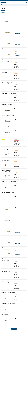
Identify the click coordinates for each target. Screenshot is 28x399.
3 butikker (18, 143)
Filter (3, 10)
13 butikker (18, 133)
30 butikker (18, 243)
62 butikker (18, 77)
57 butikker (18, 210)
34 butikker (18, 165)
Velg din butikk (3, 0)
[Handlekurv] (25, 2)
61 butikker (18, 22)
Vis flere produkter (14, 328)
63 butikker (18, 33)
